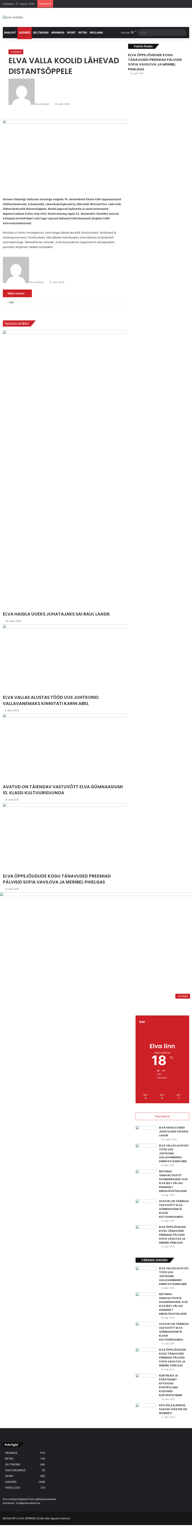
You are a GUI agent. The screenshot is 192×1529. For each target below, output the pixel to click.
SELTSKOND (41, 32)
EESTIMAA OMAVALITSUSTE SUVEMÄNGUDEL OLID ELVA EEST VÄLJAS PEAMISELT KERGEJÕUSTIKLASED (173, 1181)
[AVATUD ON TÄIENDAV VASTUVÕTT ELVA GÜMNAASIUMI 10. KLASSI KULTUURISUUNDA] (146, 1206)
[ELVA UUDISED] (13, 17)
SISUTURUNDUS (15, 1470)
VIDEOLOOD (12, 1487)
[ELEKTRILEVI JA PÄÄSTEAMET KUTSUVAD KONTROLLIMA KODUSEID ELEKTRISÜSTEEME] (146, 1381)
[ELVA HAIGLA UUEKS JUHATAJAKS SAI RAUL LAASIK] (146, 1133)
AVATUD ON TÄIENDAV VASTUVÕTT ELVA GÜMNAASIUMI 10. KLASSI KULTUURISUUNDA (174, 1209)
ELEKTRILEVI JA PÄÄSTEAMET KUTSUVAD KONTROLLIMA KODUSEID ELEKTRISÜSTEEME (170, 1385)
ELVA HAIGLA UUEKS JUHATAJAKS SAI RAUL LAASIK (174, 1131)
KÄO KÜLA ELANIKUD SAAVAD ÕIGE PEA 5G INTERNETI (173, 1409)
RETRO (82, 32)
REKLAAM (96, 32)
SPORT (71, 32)
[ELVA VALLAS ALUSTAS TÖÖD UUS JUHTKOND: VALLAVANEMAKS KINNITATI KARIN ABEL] (146, 1151)
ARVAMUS (57, 32)
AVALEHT (10, 32)
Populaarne (162, 1116)
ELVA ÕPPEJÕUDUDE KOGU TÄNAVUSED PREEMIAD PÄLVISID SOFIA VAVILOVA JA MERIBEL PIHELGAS (155, 62)
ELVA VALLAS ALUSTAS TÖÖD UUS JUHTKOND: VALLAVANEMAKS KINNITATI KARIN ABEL (173, 1153)
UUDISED (24, 32)
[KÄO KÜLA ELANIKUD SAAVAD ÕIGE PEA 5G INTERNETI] (146, 1410)
